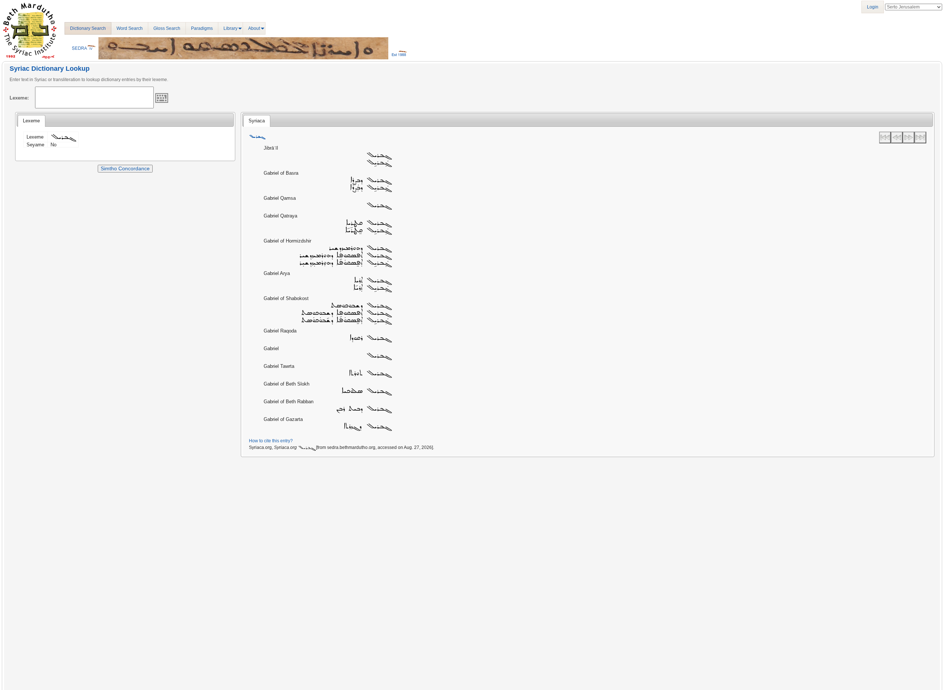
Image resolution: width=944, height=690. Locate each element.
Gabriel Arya (277, 273)
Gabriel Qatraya (280, 216)
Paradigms (202, 28)
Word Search (130, 28)
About (254, 28)
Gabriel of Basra (281, 173)
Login (872, 7)
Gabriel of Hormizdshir (287, 241)
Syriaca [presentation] (257, 120)
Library (230, 28)
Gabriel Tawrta (279, 366)
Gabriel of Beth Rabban (288, 401)
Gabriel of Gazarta (283, 419)
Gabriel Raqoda (280, 331)
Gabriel (271, 348)
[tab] (31, 121)
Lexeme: (19, 98)
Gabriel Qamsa (280, 198)
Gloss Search (166, 28)
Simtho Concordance (125, 168)
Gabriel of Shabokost (286, 298)
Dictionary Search (88, 28)
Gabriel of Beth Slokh (286, 384)
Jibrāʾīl (271, 148)
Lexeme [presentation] (31, 120)
